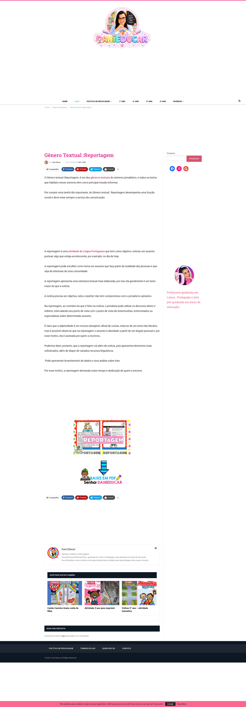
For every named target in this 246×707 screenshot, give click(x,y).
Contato (126, 648)
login (63, 636)
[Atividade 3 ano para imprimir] (102, 593)
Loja (77, 101)
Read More (181, 704)
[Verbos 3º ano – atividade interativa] (139, 593)
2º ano (136, 101)
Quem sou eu (108, 648)
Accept (170, 704)
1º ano (122, 101)
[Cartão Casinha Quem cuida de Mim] (64, 593)
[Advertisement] (123, 74)
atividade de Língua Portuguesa (86, 251)
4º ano (163, 101)
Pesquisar (171, 153)
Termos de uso (87, 648)
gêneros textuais (100, 177)
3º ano (149, 101)
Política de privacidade (98, 101)
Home (64, 101)
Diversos (177, 101)
